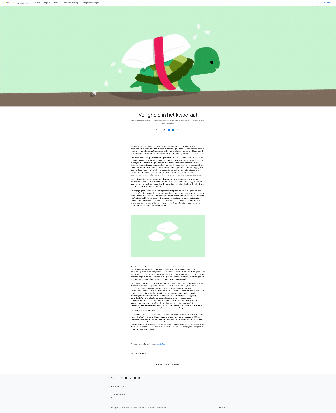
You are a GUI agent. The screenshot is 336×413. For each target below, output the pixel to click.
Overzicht (36, 3)
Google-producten (137, 407)
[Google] (114, 408)
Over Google (124, 407)
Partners (114, 398)
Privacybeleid (150, 407)
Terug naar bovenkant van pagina (167, 364)
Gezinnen (114, 391)
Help (223, 407)
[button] (178, 130)
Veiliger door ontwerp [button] (50, 3)
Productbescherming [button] (71, 3)
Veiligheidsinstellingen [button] (91, 3)
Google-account (325, 3)
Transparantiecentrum (118, 394)
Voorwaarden (161, 407)
